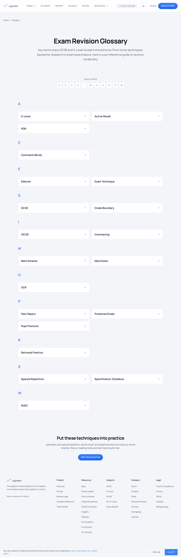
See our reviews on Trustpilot (18, 496)
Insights (85, 511)
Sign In (153, 6)
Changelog (136, 511)
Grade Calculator (89, 506)
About (134, 486)
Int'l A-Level (111, 501)
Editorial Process (138, 501)
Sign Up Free (168, 5)
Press (133, 496)
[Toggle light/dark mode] (143, 6)
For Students (87, 522)
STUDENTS (45, 6)
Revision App (62, 496)
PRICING (85, 6)
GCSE (109, 486)
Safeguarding (162, 506)
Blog (83, 486)
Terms (159, 496)
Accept (171, 552)
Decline (156, 552)
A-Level (109, 491)
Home (6, 20)
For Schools (86, 532)
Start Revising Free (90, 457)
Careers (134, 491)
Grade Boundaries (89, 501)
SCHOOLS (72, 6)
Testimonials (62, 506)
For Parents (86, 527)
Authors (134, 506)
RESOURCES (99, 6)
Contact (135, 517)
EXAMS (30, 6)
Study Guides (87, 491)
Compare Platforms (65, 501)
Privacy (159, 491)
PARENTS (59, 6)
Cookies (159, 501)
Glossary (85, 517)
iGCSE (109, 496)
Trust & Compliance (165, 486)
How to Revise (87, 496)
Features (61, 486)
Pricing (60, 491)
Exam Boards (112, 506)
